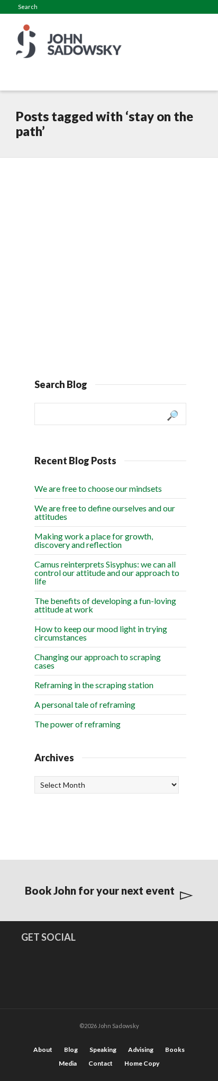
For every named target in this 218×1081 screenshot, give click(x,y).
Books (175, 1049)
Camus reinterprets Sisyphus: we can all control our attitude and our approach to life (106, 572)
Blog (71, 1049)
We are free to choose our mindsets (98, 488)
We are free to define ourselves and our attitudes (104, 512)
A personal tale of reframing (84, 704)
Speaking (102, 1049)
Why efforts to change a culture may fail (102, 194)
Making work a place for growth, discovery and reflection (93, 540)
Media (68, 1063)
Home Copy (141, 1063)
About (42, 1049)
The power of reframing (77, 724)
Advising (140, 1049)
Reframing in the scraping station (93, 685)
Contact (100, 1063)
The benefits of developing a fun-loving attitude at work (105, 605)
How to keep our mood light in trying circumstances (100, 633)
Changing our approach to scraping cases (97, 661)
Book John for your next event (100, 890)
